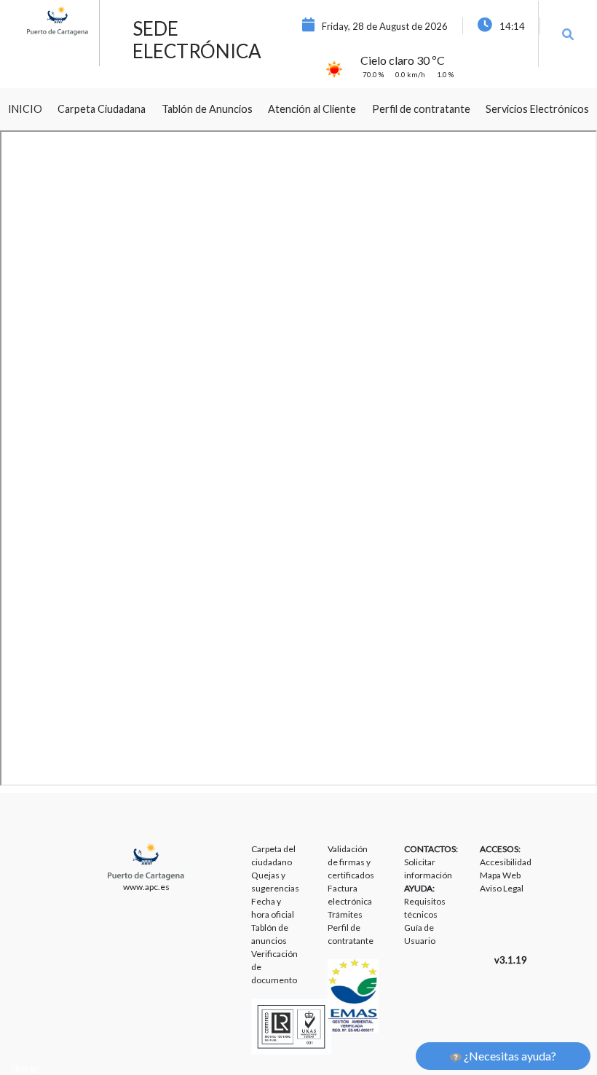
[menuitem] (25, 109)
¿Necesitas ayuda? (509, 1056)
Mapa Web (500, 875)
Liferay (24, 1068)
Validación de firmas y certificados (351, 862)
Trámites (345, 914)
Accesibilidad (505, 862)
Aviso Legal (501, 888)
